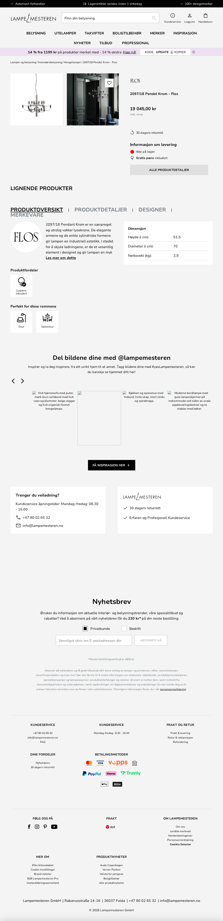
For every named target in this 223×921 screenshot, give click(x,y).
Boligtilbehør (111, 878)
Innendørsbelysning (50, 62)
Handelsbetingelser (180, 835)
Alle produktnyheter (111, 882)
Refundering (180, 742)
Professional (135, 43)
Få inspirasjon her (109, 465)
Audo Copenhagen (111, 865)
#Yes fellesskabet (43, 865)
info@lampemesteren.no (43, 525)
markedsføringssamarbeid (43, 882)
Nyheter (82, 43)
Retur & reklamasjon (180, 737)
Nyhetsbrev (43, 762)
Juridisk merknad (180, 831)
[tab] (39, 210)
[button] (109, 83)
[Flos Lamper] (153, 80)
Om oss (180, 826)
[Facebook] (29, 827)
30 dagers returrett (43, 767)
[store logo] (33, 18)
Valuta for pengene (111, 873)
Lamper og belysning (23, 62)
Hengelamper (72, 62)
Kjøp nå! (129, 52)
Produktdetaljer (100, 209)
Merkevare (27, 214)
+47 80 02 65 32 (36, 517)
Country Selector (180, 844)
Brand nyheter (43, 873)
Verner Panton (111, 869)
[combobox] (110, 18)
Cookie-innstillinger (43, 869)
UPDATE (165, 52)
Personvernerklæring (180, 840)
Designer (152, 209)
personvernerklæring (173, 689)
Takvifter (94, 33)
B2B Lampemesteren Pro (42, 878)
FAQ (42, 742)
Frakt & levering (180, 733)
